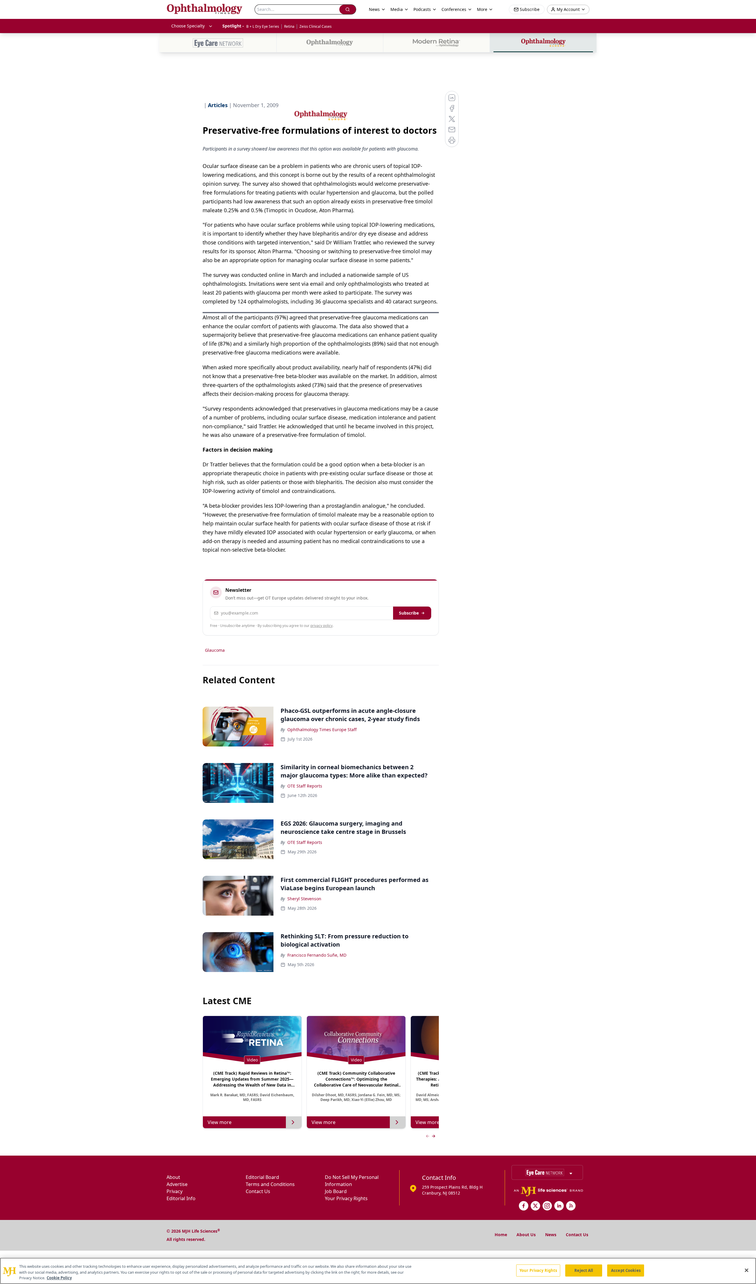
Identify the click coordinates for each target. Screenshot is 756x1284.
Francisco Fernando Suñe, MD (316, 955)
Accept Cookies (626, 1270)
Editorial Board (262, 1177)
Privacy (175, 1191)
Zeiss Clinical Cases (315, 26)
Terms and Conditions (270, 1184)
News (550, 1234)
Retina (289, 26)
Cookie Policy (59, 1277)
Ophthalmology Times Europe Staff (322, 729)
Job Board (336, 1191)
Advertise (177, 1184)
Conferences (453, 9)
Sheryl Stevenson (304, 898)
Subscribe (409, 613)
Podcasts (422, 9)
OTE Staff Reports (304, 786)
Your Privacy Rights (346, 1198)
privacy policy (321, 625)
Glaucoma (215, 650)
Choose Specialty (188, 26)
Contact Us (258, 1191)
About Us (526, 1234)
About (173, 1177)
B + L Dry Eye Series (262, 26)
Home (501, 1234)
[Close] (746, 1270)
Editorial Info (181, 1198)
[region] (378, 1271)
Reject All (583, 1270)
